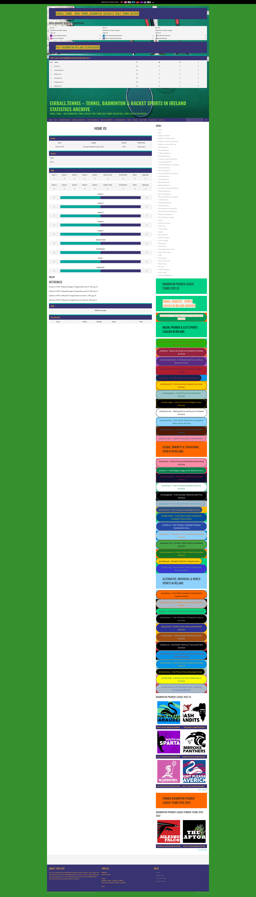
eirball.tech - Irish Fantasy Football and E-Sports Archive (181, 603)
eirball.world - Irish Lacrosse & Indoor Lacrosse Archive (181, 385)
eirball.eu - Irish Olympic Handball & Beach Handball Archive (181, 526)
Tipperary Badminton (164, 203)
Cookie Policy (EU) (164, 269)
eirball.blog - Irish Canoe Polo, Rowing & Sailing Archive (181, 664)
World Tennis (162, 264)
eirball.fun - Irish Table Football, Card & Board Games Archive (181, 594)
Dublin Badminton (163, 176)
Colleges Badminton (164, 153)
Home (50, 120)
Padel (160, 255)
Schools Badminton (164, 156)
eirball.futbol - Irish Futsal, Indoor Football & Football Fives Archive (181, 517)
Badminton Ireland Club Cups (167, 144)
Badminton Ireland (64, 120)
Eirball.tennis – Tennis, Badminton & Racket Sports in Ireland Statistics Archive (118, 106)
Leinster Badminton (92, 120)
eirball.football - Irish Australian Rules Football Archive (181, 478)
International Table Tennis (166, 249)
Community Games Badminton (167, 159)
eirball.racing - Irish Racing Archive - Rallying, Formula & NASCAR (181, 688)
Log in (158, 872)
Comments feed (161, 878)
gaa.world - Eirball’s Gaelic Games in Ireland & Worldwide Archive (181, 343)
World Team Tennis (164, 261)
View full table (202, 90)
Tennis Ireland (162, 229)
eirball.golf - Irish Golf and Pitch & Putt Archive (180, 503)
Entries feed (160, 875)
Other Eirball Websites (165, 275)
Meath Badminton (163, 182)
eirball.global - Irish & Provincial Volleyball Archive (181, 394)
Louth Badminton (163, 179)
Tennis (129, 120)
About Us (161, 120)
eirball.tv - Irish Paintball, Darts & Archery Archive (181, 611)
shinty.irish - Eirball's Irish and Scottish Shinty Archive (181, 628)
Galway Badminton (164, 168)
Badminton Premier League (166, 138)
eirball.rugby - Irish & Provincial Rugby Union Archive (181, 403)
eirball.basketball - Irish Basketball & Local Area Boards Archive (181, 361)
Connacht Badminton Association (168, 165)
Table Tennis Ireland (164, 252)
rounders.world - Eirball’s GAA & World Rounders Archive (181, 553)
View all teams (202, 790)
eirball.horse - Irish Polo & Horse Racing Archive (180, 672)
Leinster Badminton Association (168, 173)
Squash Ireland (163, 235)
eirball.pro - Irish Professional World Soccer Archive (181, 487)
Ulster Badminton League (166, 217)
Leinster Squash (163, 240)
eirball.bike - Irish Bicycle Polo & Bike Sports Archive (181, 679)
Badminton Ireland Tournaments (168, 141)
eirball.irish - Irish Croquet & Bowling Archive (179, 510)
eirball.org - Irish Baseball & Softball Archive (179, 378)
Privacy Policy (162, 272)
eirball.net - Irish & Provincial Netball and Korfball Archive (181, 463)
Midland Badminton (164, 185)
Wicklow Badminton (164, 191)
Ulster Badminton (119, 120)
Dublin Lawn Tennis (164, 223)
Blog (55, 120)
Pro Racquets (153, 120)
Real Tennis (162, 226)
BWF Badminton (163, 147)
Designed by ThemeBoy (202, 892)
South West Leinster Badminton (168, 188)
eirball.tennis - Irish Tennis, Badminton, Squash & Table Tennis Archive (181, 421)
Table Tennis (143, 120)
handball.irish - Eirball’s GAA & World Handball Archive (181, 544)
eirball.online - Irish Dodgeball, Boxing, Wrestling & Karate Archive (181, 655)
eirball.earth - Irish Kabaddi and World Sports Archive (181, 637)
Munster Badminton (106, 120)
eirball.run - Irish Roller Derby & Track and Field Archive (181, 646)
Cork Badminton (163, 200)
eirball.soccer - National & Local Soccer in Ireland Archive (181, 412)
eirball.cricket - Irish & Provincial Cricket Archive (181, 438)
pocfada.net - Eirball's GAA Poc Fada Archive (179, 561)
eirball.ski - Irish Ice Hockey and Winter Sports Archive (181, 370)
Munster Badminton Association (168, 197)
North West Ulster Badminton (167, 211)
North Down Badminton (165, 214)
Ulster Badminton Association (167, 208)
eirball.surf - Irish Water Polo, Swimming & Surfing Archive (181, 535)
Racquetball (162, 243)
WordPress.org (161, 881)
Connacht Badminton (78, 120)
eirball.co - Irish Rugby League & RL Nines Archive (181, 470)
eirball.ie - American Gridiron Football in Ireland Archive (181, 352)
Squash (135, 120)
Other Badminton (163, 150)
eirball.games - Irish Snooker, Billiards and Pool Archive (181, 496)
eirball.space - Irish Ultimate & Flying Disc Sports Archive (181, 619)
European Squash (163, 237)
